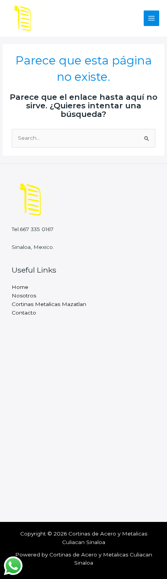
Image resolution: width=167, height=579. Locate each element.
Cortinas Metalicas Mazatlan (49, 304)
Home (20, 287)
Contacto (24, 312)
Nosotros (24, 295)
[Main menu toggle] (152, 18)
